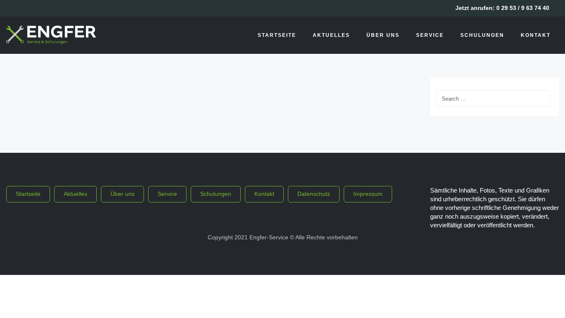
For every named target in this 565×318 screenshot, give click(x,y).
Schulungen (482, 35)
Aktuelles (331, 35)
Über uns (383, 35)
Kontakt (536, 35)
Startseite (277, 35)
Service (430, 35)
